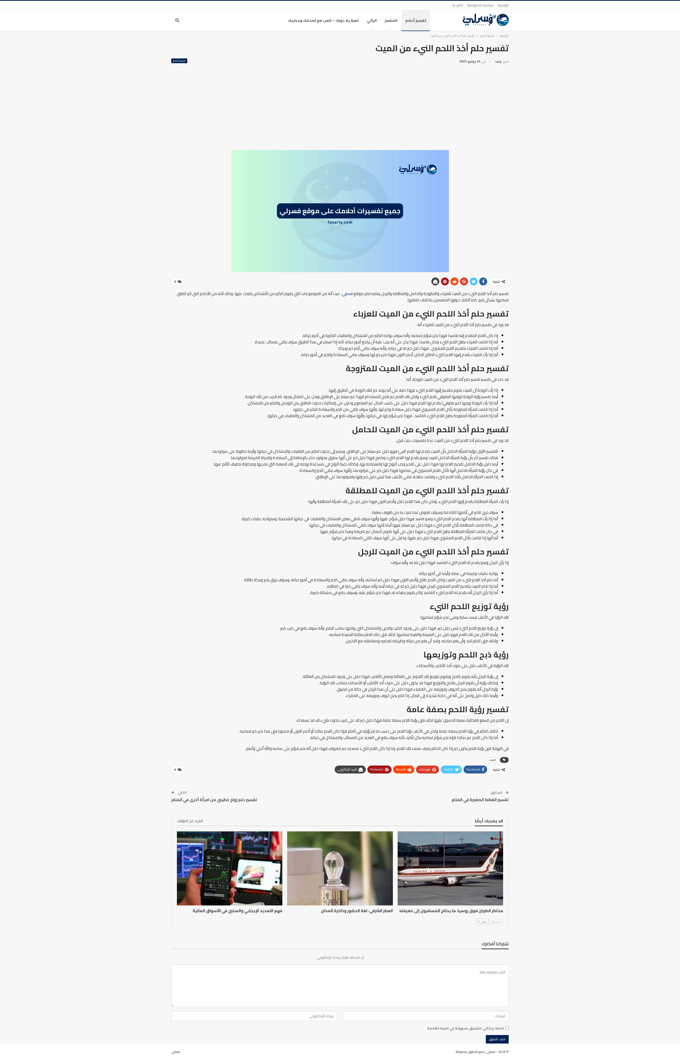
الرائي (372, 20)
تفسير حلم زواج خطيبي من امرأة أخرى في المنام (214, 799)
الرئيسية (503, 5)
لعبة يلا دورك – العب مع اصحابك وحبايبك (323, 20)
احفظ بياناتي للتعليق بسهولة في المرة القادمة (465, 1028)
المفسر (391, 20)
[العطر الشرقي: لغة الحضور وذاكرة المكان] (340, 868)
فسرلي (347, 293)
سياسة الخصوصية (480, 5)
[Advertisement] (340, 105)
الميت (492, 759)
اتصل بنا (457, 5)
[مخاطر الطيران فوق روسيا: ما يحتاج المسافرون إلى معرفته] (450, 868)
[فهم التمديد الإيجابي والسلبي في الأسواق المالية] (229, 868)
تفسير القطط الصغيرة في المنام (480, 799)
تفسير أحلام (415, 20)
